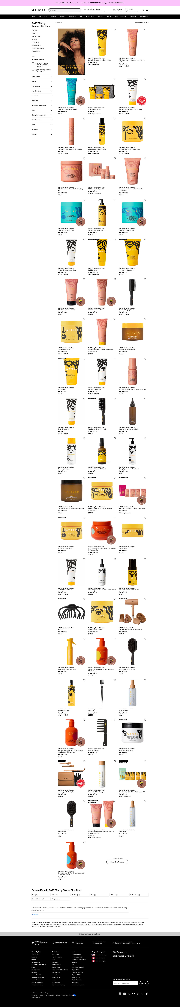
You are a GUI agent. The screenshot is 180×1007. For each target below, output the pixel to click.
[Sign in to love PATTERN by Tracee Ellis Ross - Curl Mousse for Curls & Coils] (115, 118)
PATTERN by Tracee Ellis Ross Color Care (74, 924)
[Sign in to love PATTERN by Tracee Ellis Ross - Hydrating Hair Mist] (84, 680)
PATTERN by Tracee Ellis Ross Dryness (49, 924)
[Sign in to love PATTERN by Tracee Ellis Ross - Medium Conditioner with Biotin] (84, 239)
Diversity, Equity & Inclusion (38, 977)
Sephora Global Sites (37, 975)
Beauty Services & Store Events (60, 969)
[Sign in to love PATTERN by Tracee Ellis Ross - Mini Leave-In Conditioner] (145, 239)
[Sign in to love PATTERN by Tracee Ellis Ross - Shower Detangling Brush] (145, 279)
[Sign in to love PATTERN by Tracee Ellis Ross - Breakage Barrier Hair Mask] (145, 319)
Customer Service (76, 954)
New (33, 16)
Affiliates (34, 967)
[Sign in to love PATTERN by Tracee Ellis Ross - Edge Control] (145, 517)
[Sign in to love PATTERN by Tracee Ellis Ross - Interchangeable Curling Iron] (84, 761)
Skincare (62, 16)
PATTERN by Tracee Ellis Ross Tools (54, 922)
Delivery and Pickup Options (79, 959)
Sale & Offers (144, 16)
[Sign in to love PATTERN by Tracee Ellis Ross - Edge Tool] (115, 680)
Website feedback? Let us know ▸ (90, 934)
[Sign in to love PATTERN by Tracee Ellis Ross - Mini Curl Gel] (84, 358)
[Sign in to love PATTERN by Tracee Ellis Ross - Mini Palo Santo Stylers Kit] (115, 158)
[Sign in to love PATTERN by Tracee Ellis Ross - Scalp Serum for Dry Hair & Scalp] (145, 398)
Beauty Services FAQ (77, 972)
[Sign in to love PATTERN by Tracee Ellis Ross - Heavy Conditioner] (84, 398)
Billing (73, 964)
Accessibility (75, 982)
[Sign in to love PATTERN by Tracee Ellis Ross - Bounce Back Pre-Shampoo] (115, 761)
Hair (81, 16)
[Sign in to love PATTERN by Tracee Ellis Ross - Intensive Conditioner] (115, 358)
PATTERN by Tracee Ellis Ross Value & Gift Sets (46, 926)
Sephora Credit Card (57, 957)
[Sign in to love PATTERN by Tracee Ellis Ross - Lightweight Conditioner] (84, 559)
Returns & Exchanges (77, 957)
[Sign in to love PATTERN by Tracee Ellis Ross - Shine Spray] (145, 801)
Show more (35, 914)
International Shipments (78, 967)
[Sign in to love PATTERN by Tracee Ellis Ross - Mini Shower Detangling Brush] (115, 398)
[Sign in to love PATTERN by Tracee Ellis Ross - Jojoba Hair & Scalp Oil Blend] (115, 438)
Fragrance (72, 16)
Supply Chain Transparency (39, 964)
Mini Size (100, 16)
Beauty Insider (55, 954)
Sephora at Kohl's (76, 975)
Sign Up (144, 983)
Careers (34, 959)
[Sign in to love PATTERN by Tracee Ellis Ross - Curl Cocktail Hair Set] (115, 78)
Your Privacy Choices (67, 995)
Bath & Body (90, 16)
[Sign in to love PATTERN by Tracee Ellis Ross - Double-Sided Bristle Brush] (145, 638)
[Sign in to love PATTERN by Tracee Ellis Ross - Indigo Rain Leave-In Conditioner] (84, 78)
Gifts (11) (35, 33)
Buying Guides (76, 969)
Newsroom (34, 957)
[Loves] (143, 10)
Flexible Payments (76, 980)
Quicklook (102, 55)
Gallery (53, 959)
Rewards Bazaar (56, 977)
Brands (109, 16)
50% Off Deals (43, 16)
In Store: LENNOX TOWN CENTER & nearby (42, 65)
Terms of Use (43, 995)
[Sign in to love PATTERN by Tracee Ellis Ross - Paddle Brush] (84, 801)
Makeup (53, 16)
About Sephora (35, 954)
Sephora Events (36, 969)
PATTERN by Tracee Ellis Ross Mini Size (109, 922)
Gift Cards (133, 16)
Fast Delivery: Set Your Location (44, 70)
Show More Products (117, 862)
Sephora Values (36, 962)
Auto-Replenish (56, 972)
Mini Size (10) (36, 36)
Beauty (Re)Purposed (37, 982)
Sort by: (141, 23)
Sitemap (58, 995)
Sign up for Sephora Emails (121, 979)
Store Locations (76, 977)
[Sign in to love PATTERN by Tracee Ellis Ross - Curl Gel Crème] (115, 239)
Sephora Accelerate (37, 980)
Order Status (55, 962)
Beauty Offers (55, 975)
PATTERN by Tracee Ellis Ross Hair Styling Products (80, 922)
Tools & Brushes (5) (38, 48)
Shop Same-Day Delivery (58, 985)
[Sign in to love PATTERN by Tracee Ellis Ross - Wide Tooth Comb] (115, 720)
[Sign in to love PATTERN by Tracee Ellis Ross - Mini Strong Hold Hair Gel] (84, 517)
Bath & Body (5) (36, 45)
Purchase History (56, 964)
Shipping (74, 962)
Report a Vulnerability (37, 985)
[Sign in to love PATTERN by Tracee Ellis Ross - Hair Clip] (84, 599)
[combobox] (64, 10)
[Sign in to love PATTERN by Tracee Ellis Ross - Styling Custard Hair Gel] (115, 599)
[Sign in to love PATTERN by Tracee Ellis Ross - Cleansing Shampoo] (84, 438)
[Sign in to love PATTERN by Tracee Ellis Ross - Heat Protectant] (145, 680)
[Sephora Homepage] (38, 10)
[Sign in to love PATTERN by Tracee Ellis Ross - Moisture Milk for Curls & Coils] (115, 199)
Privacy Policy (35, 995)
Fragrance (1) (36, 51)
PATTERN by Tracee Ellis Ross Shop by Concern (128, 924)
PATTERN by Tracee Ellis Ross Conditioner (100, 924)
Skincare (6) (35, 42)
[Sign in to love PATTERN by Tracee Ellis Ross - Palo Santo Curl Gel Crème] (115, 279)
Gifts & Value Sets (120, 16)
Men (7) (34, 39)
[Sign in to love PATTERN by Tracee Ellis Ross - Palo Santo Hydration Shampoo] (84, 279)
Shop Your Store (56, 982)
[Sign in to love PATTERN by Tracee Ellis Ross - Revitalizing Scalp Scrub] (145, 720)
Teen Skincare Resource (78, 985)
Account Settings (56, 967)
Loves (53, 980)
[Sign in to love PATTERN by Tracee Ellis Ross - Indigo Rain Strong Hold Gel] (84, 199)
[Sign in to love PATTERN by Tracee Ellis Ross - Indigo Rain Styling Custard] (145, 199)
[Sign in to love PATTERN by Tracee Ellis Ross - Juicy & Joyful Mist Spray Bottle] (84, 638)
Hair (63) (34, 30)
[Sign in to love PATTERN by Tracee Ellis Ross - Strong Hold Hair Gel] (84, 319)
